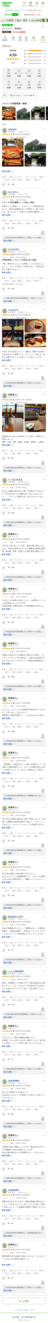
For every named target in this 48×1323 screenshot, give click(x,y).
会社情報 (15, 1317)
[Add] (43, 26)
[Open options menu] (44, 129)
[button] (9, 113)
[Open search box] (5, 95)
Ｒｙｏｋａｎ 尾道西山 (12, 28)
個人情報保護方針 (29, 1317)
